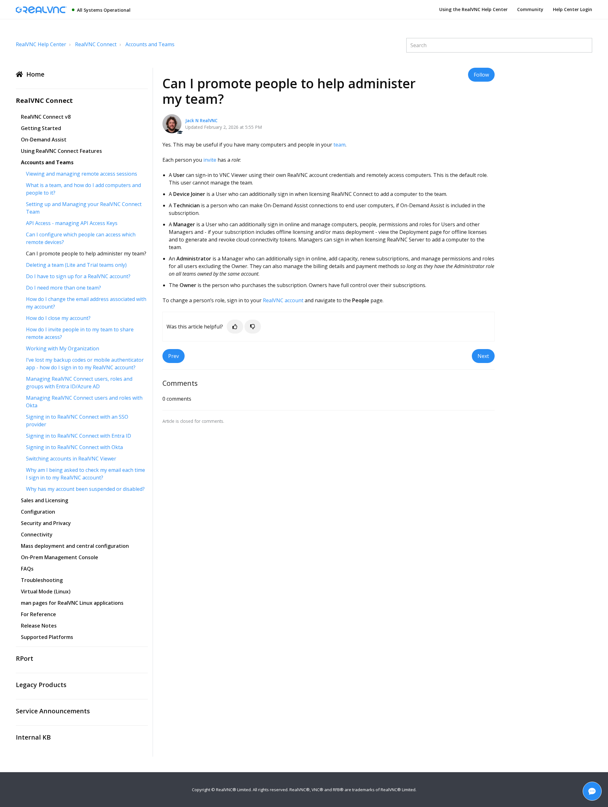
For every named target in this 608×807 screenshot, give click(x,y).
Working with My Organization (62, 348)
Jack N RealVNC (201, 120)
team (339, 144)
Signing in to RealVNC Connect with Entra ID (78, 435)
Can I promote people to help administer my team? (86, 253)
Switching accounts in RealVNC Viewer (71, 458)
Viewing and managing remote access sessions (81, 173)
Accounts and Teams (149, 44)
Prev (173, 356)
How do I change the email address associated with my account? (86, 303)
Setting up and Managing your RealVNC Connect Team (84, 208)
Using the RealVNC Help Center (473, 9)
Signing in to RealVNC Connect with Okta (74, 447)
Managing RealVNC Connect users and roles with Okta (84, 401)
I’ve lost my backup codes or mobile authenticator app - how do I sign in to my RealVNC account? (85, 363)
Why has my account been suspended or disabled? (85, 488)
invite (209, 159)
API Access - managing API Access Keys (71, 223)
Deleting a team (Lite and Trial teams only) (76, 264)
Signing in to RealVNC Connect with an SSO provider (77, 420)
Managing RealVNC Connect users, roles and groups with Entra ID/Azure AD (79, 382)
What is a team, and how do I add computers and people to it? (83, 189)
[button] (235, 327)
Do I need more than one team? (63, 287)
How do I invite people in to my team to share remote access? (80, 333)
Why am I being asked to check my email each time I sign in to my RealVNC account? (85, 473)
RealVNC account (283, 300)
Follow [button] (481, 74)
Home (35, 74)
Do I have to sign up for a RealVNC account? (78, 276)
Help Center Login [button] (572, 9)
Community (530, 9)
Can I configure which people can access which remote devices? (81, 238)
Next (483, 356)
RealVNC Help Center (41, 44)
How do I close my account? (58, 318)
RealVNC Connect (96, 44)
